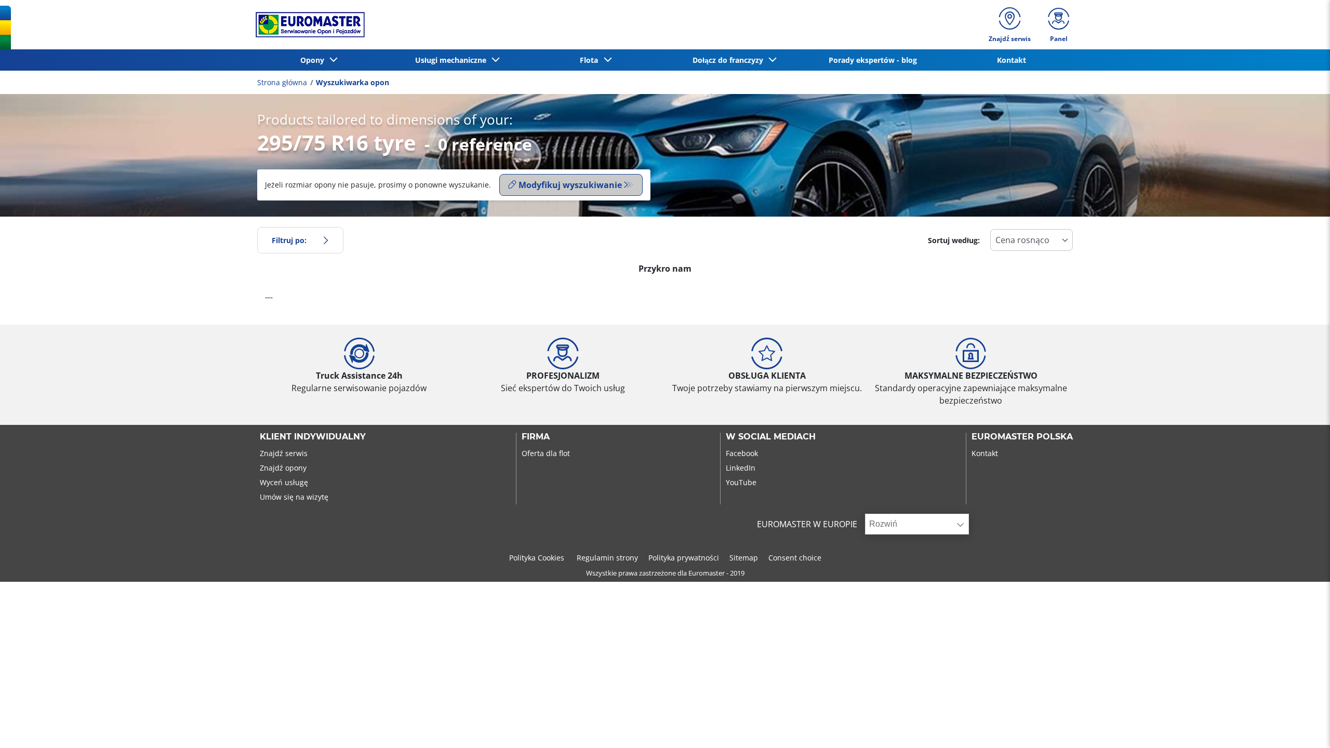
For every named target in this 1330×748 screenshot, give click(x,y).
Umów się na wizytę (294, 497)
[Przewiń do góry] (1302, 726)
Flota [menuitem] (591, 60)
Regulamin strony (607, 558)
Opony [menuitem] (314, 60)
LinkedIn (740, 468)
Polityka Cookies (537, 558)
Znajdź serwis (284, 453)
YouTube (741, 482)
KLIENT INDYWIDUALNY (313, 437)
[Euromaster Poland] (307, 25)
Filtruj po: (289, 240)
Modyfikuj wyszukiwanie (570, 185)
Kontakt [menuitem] (1011, 60)
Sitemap (743, 558)
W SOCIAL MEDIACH (771, 437)
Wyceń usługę (284, 482)
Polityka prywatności (683, 558)
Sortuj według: (954, 240)
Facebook (742, 453)
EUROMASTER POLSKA (1022, 437)
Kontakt (985, 453)
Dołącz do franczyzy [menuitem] (730, 60)
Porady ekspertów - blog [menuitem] (873, 60)
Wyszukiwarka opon (352, 82)
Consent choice (794, 558)
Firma (536, 437)
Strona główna (282, 82)
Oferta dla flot (546, 453)
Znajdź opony (283, 468)
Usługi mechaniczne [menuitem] (452, 60)
